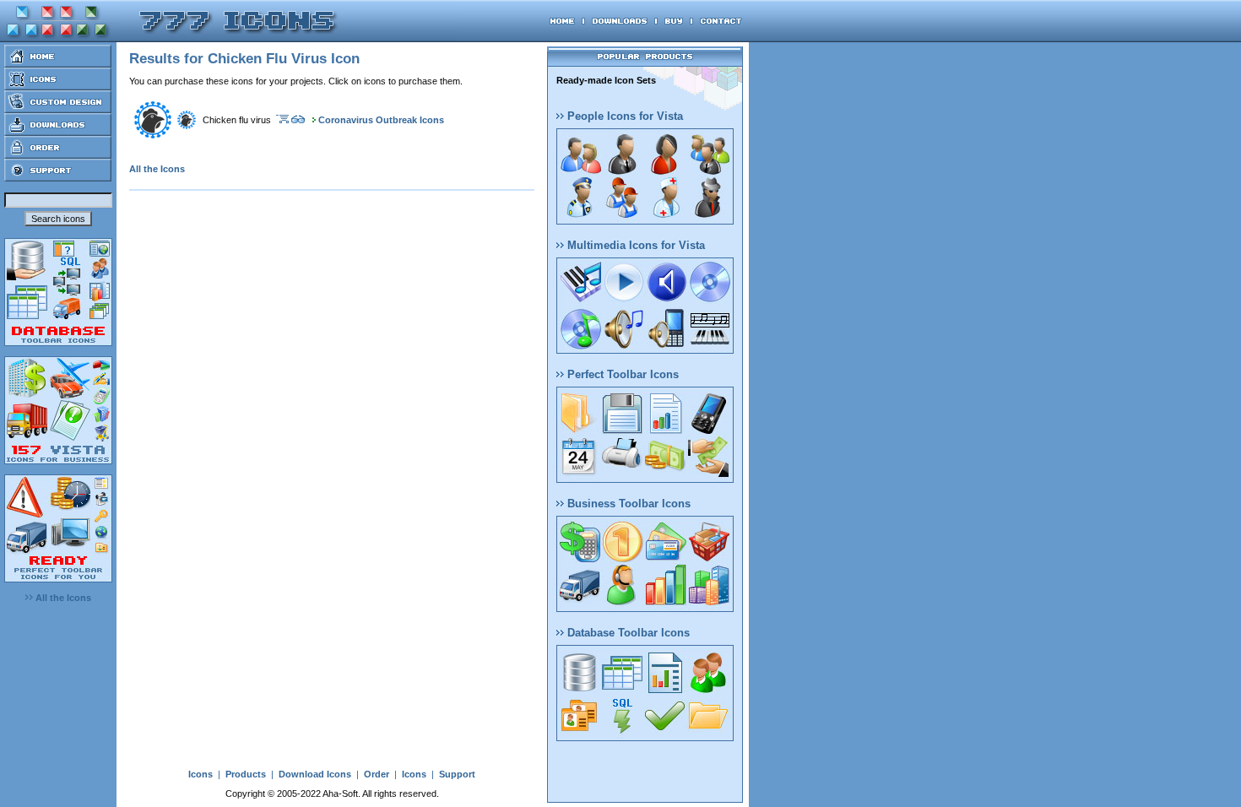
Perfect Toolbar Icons (621, 374)
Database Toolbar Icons (627, 632)
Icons (200, 774)
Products (245, 774)
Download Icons (315, 774)
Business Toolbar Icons (627, 503)
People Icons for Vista (623, 116)
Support (457, 774)
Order (376, 774)
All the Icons (62, 598)
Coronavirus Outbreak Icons (381, 120)
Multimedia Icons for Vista (634, 245)
